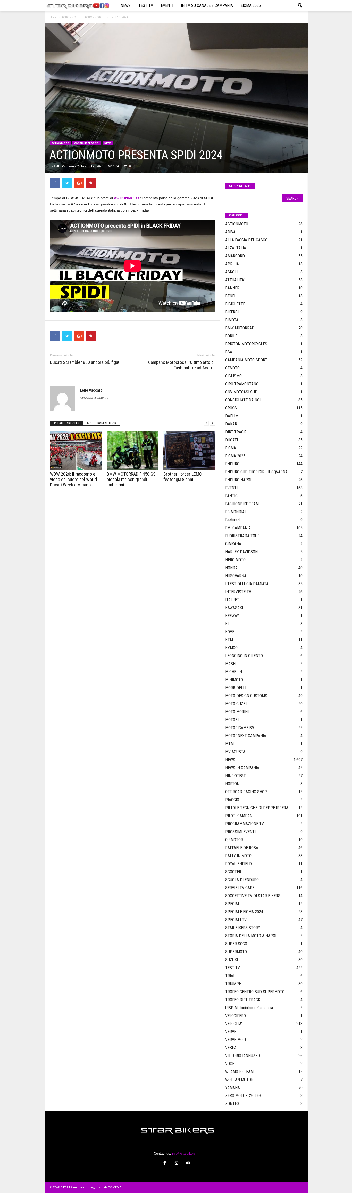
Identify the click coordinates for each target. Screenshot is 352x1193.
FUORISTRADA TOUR (242, 535)
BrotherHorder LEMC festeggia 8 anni (182, 476)
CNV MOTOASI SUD (241, 391)
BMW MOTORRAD (239, 328)
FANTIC (231, 495)
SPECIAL (232, 903)
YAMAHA (232, 1087)
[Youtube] (187, 1163)
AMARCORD (235, 256)
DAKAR (231, 423)
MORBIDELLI (235, 687)
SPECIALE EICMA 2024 (244, 911)
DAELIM (231, 415)
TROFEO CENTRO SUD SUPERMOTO (254, 991)
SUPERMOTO (236, 951)
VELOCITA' (233, 1023)
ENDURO (232, 463)
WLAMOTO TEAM (239, 1071)
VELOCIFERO (235, 1015)
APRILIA (232, 264)
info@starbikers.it (185, 1153)
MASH (230, 663)
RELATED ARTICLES (66, 423)
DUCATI (231, 439)
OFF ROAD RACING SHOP (246, 791)
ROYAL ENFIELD (238, 863)
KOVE (229, 631)
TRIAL (230, 975)
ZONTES (232, 1103)
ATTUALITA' (235, 280)
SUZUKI (231, 959)
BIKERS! (232, 312)
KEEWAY (232, 615)
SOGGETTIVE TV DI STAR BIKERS (252, 895)
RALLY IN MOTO (238, 855)
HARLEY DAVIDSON (241, 551)
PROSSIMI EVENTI (240, 831)
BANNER (232, 288)
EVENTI (167, 5)
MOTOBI (232, 719)
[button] (300, 5)
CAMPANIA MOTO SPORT (246, 360)
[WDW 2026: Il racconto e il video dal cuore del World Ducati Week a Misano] (76, 450)
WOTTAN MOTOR (239, 1079)
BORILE (231, 336)
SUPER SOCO (236, 943)
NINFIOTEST (235, 775)
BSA (228, 352)
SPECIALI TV (236, 919)
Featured (232, 519)
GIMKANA (233, 543)
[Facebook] (165, 1163)
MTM (229, 743)
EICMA (230, 447)
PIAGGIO (232, 799)
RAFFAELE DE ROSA (241, 847)
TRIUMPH (233, 983)
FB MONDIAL (236, 511)
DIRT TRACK (235, 431)
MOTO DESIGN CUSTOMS (246, 695)
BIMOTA (231, 320)
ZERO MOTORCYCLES (243, 1095)
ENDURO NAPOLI (239, 479)
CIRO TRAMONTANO (241, 384)
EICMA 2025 (251, 5)
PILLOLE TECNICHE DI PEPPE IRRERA (256, 807)
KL (227, 623)
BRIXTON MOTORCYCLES (246, 344)
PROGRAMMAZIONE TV (244, 823)
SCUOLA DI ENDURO (242, 879)
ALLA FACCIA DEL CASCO (246, 240)
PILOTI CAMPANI (239, 815)
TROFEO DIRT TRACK (242, 999)
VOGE (229, 1063)
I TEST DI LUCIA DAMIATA (247, 583)
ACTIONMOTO (71, 17)
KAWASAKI (234, 607)
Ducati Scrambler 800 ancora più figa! (84, 362)
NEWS (126, 5)
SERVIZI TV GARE (239, 887)
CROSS (231, 407)
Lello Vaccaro (64, 166)
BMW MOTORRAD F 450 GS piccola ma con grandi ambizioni (131, 479)
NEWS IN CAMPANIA (242, 767)
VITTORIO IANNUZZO (242, 1055)
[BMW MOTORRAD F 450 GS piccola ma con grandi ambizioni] (132, 450)
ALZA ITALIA (235, 248)
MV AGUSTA (235, 751)
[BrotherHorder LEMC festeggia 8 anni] (189, 450)
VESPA (231, 1047)
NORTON (232, 783)
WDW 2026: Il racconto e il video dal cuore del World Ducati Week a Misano (74, 479)
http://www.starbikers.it (94, 397)
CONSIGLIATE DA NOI (86, 143)
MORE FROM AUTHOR (101, 423)
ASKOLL (232, 272)
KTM (229, 639)
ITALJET (232, 599)
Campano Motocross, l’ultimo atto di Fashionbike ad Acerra (181, 365)
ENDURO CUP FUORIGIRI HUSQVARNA (256, 471)
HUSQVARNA (235, 575)
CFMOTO (232, 368)
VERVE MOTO (236, 1039)
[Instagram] (176, 1163)
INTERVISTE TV (238, 591)
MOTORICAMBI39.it (241, 727)
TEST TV (145, 5)
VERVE (230, 1031)
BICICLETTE (235, 304)
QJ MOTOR (234, 839)
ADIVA (230, 232)
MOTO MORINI (237, 711)
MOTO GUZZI (236, 703)
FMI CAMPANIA (238, 527)
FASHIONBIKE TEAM (242, 503)
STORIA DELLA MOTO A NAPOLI (251, 935)
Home (53, 17)
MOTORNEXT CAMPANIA (245, 735)
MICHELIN (233, 671)
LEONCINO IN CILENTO (244, 655)
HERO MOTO (235, 559)
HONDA (231, 567)
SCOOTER (233, 871)
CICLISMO (233, 376)
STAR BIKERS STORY (242, 927)
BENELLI (232, 296)
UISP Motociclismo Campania (249, 1007)
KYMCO (231, 647)
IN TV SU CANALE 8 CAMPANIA (207, 5)
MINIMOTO (234, 679)
